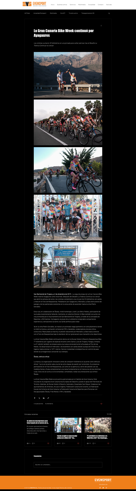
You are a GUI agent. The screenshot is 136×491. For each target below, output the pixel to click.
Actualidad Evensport (39, 13)
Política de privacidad (44, 488)
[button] (109, 13)
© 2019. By (31, 487)
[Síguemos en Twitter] (103, 487)
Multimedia (53, 13)
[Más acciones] (101, 25)
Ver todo (109, 414)
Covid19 (62, 13)
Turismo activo (73, 13)
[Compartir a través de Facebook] (35, 398)
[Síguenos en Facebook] (100, 487)
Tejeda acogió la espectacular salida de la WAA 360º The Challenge (67, 437)
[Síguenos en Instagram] (106, 487)
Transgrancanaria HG (88, 13)
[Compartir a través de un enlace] (48, 398)
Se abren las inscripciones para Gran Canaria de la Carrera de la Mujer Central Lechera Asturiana (37, 422)
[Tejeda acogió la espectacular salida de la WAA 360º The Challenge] (68, 425)
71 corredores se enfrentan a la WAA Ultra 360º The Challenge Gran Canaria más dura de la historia (97, 437)
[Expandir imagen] (68, 75)
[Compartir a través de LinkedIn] (44, 398)
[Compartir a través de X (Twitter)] (39, 398)
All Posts (27, 13)
